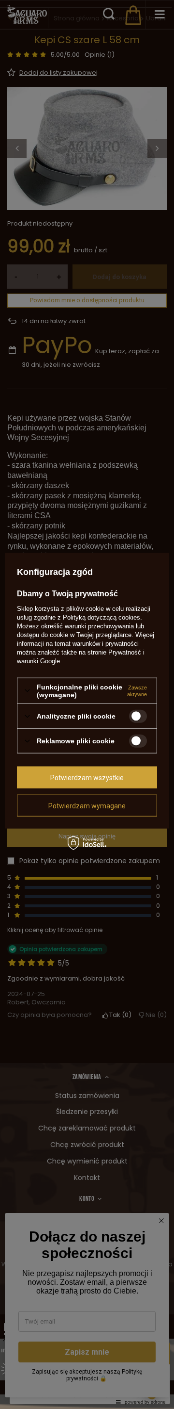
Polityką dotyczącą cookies (101, 617)
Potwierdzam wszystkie (87, 777)
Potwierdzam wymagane (87, 805)
